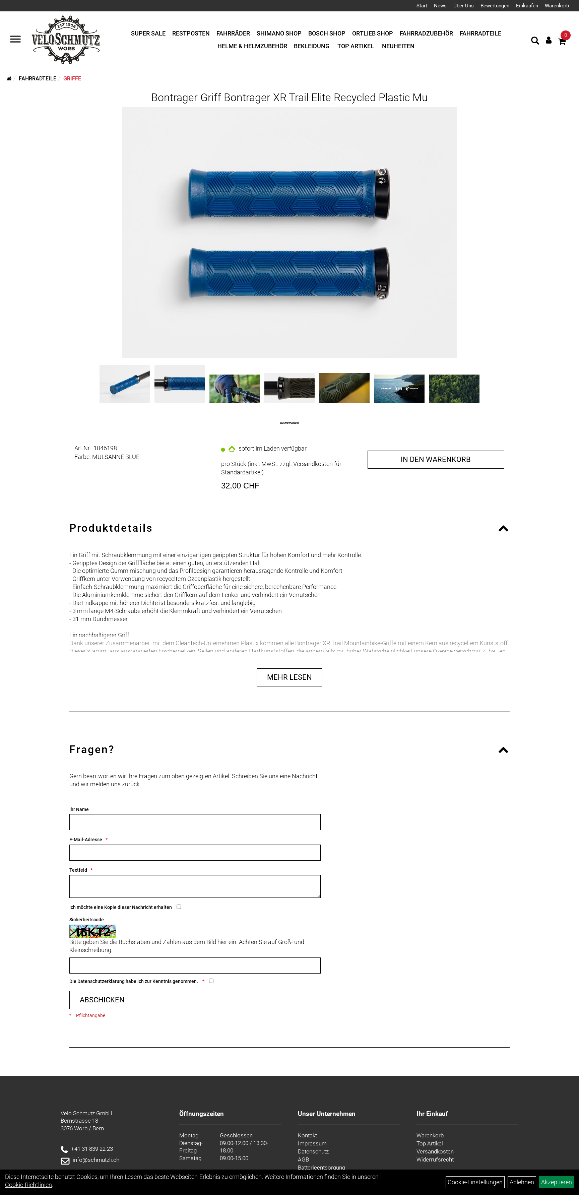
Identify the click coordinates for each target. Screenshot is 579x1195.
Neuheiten (398, 46)
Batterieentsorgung (321, 1167)
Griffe (72, 78)
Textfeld (78, 870)
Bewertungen (494, 6)
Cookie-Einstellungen (475, 1182)
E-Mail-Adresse (85, 839)
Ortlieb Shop (372, 33)
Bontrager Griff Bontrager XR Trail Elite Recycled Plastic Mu (289, 97)
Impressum (312, 1143)
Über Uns (463, 6)
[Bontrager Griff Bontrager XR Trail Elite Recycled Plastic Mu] (289, 232)
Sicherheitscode (86, 919)
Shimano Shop (279, 33)
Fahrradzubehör (426, 33)
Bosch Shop (326, 33)
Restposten (191, 33)
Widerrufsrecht (435, 1159)
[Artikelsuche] (535, 41)
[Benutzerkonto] (549, 40)
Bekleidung (311, 46)
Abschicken (102, 1000)
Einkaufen (527, 6)
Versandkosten (435, 1151)
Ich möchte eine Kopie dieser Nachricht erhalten (120, 907)
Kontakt (307, 1135)
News (440, 6)
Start (421, 6)
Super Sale (148, 33)
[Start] (9, 78)
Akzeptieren (556, 1182)
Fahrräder (233, 33)
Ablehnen (522, 1182)
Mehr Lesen (289, 677)
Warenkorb (557, 6)
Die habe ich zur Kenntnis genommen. (134, 981)
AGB (303, 1159)
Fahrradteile (480, 33)
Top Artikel (355, 46)
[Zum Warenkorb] (562, 42)
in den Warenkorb (436, 459)
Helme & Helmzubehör (252, 46)
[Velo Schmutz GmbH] (66, 40)
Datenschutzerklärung (101, 981)
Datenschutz (313, 1151)
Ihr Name (79, 809)
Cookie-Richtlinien (28, 1184)
